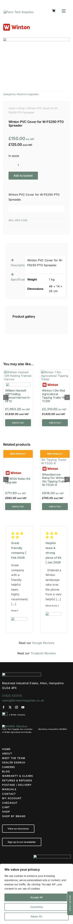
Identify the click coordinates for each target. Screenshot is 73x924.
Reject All (36, 916)
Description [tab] (16, 265)
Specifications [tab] (16, 279)
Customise (36, 906)
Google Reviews (43, 643)
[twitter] (10, 707)
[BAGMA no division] (14, 726)
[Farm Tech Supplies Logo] (18, 12)
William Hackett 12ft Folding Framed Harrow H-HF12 (18, 396)
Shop (21, 108)
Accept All (36, 897)
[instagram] (16, 707)
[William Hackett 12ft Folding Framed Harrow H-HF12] (18, 372)
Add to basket (23, 175)
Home (12, 108)
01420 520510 (12, 695)
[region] (36, 894)
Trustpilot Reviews (43, 653)
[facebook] (3, 707)
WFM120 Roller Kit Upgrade (17, 480)
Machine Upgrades (28, 94)
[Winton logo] (16, 25)
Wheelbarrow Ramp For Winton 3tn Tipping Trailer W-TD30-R (54, 480)
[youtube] (22, 707)
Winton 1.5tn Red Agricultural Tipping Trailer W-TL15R (54, 396)
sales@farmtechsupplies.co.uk (23, 700)
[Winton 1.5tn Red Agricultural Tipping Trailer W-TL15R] (55, 372)
